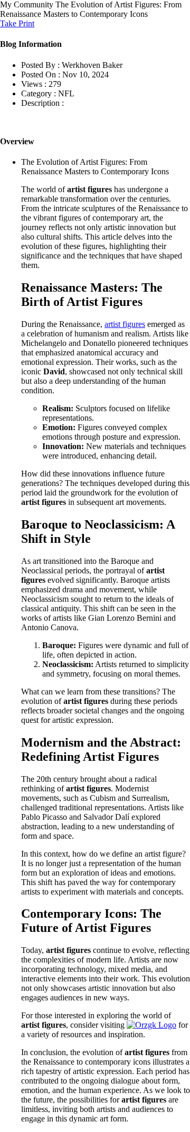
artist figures (124, 324)
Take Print (17, 23)
